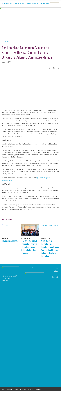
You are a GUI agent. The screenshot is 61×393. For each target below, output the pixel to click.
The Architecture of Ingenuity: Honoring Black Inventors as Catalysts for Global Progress (29, 246)
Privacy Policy (38, 389)
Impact (34, 4)
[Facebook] (49, 68)
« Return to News (5, 41)
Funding (29, 4)
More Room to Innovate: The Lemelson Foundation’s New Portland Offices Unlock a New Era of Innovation (50, 248)
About (23, 4)
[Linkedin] (54, 68)
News (47, 4)
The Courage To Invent (10, 240)
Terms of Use (30, 389)
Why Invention (41, 4)
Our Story (18, 4)
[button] (58, 68)
